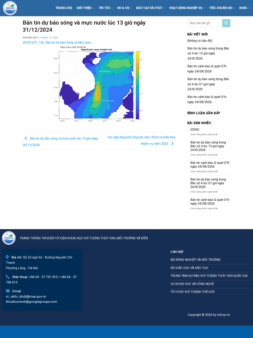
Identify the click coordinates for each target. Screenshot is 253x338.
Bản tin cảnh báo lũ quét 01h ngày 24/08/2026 (206, 99)
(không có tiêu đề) (199, 41)
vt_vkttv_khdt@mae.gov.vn (26, 296)
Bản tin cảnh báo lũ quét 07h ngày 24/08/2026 (206, 68)
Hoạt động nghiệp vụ (185, 8)
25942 (194, 129)
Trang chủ (64, 8)
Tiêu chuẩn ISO (220, 8)
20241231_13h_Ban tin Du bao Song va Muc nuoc (57, 42)
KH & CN (123, 8)
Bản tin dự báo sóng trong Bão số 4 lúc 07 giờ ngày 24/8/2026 (208, 84)
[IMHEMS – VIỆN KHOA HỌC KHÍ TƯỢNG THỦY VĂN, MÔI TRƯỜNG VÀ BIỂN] (13, 8)
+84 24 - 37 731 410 (43, 277)
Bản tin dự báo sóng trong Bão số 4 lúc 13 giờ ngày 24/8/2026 (208, 54)
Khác (243, 8)
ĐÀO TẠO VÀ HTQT (149, 8)
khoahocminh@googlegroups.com (31, 302)
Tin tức (104, 8)
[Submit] (226, 23)
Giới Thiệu (84, 8)
